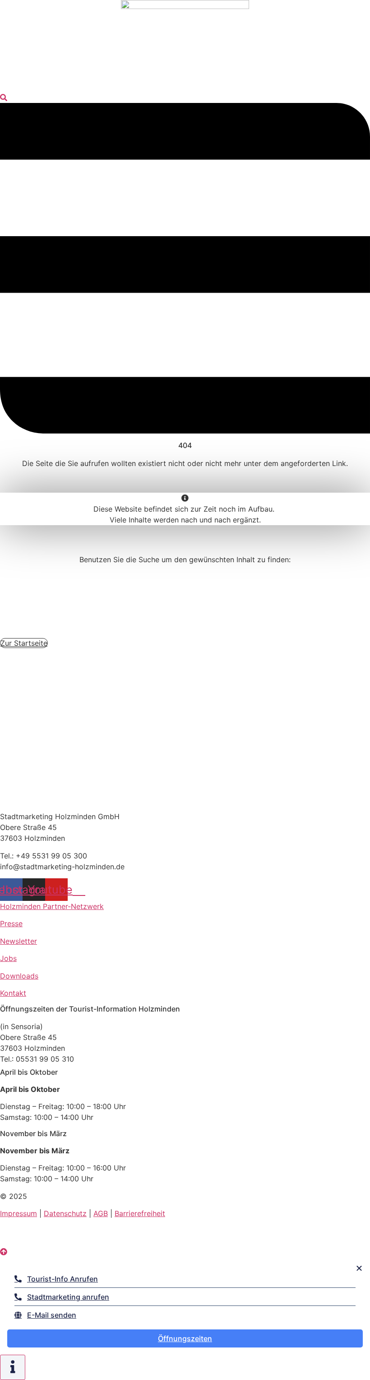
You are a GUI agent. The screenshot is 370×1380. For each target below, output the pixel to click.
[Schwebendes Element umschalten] (12, 1367)
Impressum (18, 1213)
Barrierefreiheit (140, 1213)
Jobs (8, 958)
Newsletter (18, 941)
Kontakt (13, 993)
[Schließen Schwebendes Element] (359, 1268)
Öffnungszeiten (185, 1338)
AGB (100, 1213)
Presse (11, 923)
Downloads (19, 975)
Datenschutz (65, 1213)
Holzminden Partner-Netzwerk (52, 906)
